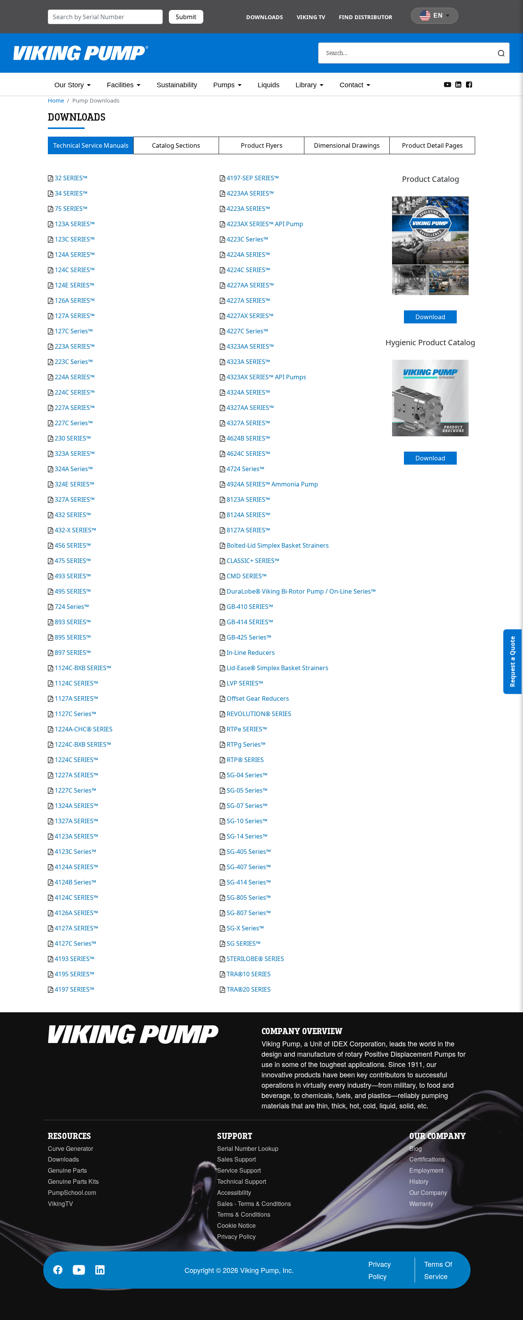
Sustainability (177, 85)
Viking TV (311, 17)
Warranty (421, 1203)
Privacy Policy (236, 1236)
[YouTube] (447, 84)
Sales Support (236, 1159)
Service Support (239, 1170)
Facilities (120, 85)
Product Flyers (262, 145)
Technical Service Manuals (91, 145)
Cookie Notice (236, 1225)
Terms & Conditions (243, 1214)
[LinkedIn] (458, 84)
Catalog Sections (176, 145)
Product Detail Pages (432, 145)
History (418, 1181)
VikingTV (60, 1203)
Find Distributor (365, 17)
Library (306, 85)
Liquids (268, 85)
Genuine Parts (67, 1170)
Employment (426, 1170)
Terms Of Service (438, 1270)
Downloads (264, 17)
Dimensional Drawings (347, 145)
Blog (415, 1148)
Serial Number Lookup (247, 1148)
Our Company (428, 1192)
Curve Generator (70, 1148)
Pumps (224, 85)
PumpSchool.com (72, 1192)
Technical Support (241, 1181)
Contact (351, 85)
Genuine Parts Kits (73, 1181)
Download (430, 317)
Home (56, 100)
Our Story (69, 85)
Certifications (427, 1159)
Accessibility (234, 1192)
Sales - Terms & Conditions (254, 1203)
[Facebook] (469, 84)
